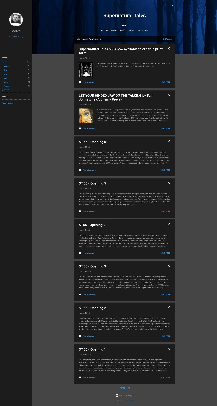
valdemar (16, 31)
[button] (169, 49)
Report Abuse (7, 103)
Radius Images (129, 400)
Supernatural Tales (124, 15)
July (5, 70)
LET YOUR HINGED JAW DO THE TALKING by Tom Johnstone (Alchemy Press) (116, 97)
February (7, 86)
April (5, 78)
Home (131, 30)
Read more (165, 82)
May (5, 74)
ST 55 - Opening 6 (92, 142)
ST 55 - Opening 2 (92, 308)
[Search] (173, 6)
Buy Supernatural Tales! (113, 30)
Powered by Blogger (126, 396)
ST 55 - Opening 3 (92, 266)
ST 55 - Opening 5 (92, 183)
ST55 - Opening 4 (92, 225)
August (6, 66)
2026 (4, 62)
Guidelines (143, 30)
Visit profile (16, 36)
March (6, 82)
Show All (167, 39)
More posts (124, 388)
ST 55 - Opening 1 (92, 349)
